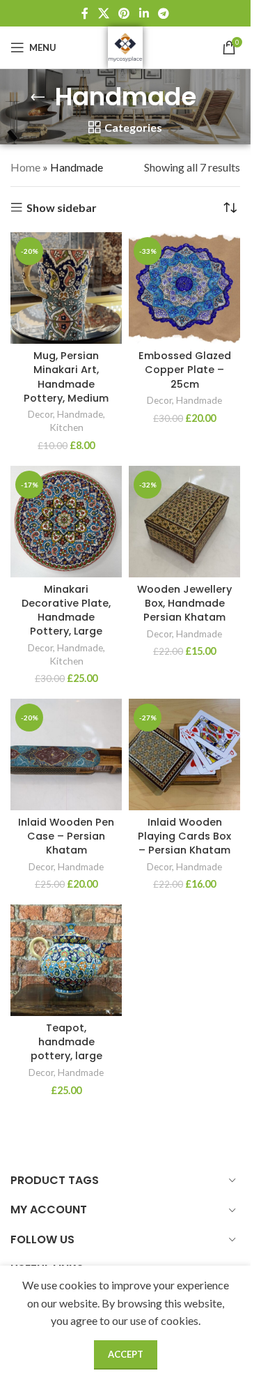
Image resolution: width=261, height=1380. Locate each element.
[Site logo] (125, 45)
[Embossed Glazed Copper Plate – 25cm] (184, 288)
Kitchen (66, 427)
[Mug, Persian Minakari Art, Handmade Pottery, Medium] (66, 288)
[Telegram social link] (163, 13)
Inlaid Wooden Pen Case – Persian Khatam (66, 836)
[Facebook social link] (85, 13)
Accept (125, 1354)
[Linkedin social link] (143, 13)
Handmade (80, 414)
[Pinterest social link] (124, 13)
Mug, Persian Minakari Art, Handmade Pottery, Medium (66, 376)
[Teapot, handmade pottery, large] (66, 960)
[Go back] (37, 96)
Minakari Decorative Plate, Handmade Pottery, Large (66, 610)
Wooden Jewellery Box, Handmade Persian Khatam (184, 603)
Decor (40, 414)
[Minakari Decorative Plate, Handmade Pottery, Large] (66, 521)
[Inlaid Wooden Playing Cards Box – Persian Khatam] (184, 754)
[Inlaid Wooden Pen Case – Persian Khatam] (66, 754)
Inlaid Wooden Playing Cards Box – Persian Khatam (184, 836)
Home (25, 167)
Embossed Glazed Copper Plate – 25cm (185, 370)
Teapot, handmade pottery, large (66, 1042)
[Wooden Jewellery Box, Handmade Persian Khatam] (184, 521)
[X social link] (103, 13)
